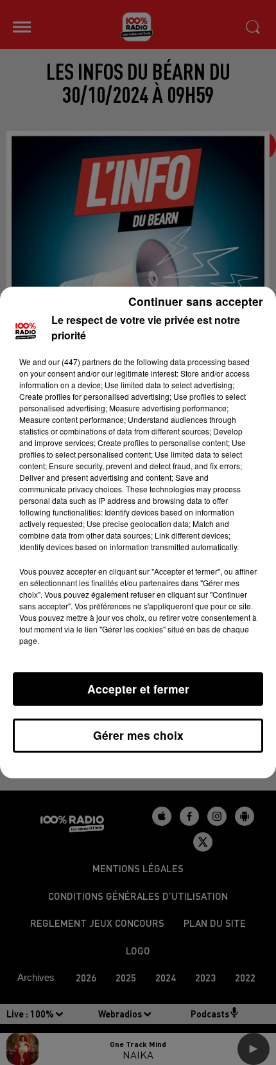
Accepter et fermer (138, 689)
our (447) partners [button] (79, 361)
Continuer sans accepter (195, 301)
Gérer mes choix (138, 735)
